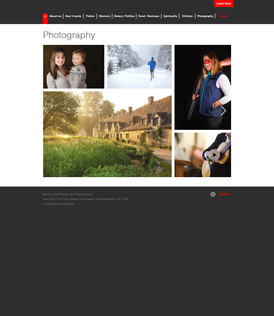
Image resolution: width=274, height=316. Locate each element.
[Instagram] (213, 194)
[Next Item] (223, 111)
